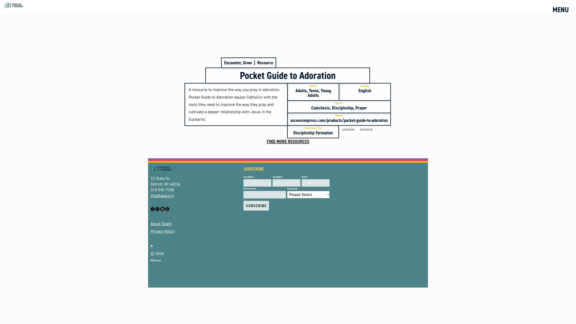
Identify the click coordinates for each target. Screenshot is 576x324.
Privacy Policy (162, 231)
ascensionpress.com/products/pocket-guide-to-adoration (339, 118)
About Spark (161, 223)
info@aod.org (162, 195)
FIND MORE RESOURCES (288, 141)
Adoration (348, 129)
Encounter (366, 129)
